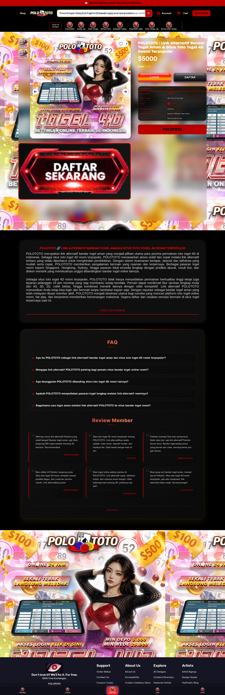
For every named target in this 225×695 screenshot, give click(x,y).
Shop (23, 13)
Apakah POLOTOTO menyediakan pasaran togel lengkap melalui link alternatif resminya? (92, 393)
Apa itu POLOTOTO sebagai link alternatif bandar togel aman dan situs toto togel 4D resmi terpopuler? (101, 357)
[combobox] (101, 13)
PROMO (22, 692)
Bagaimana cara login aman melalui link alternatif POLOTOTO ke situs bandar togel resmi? (93, 405)
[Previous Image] (35, 91)
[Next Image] (125, 91)
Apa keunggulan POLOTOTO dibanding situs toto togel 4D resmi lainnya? (82, 381)
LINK (157, 692)
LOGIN (154, 77)
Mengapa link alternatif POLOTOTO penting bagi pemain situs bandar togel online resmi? (92, 369)
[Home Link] (41, 13)
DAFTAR (190, 77)
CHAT (202, 692)
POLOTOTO (172, 129)
